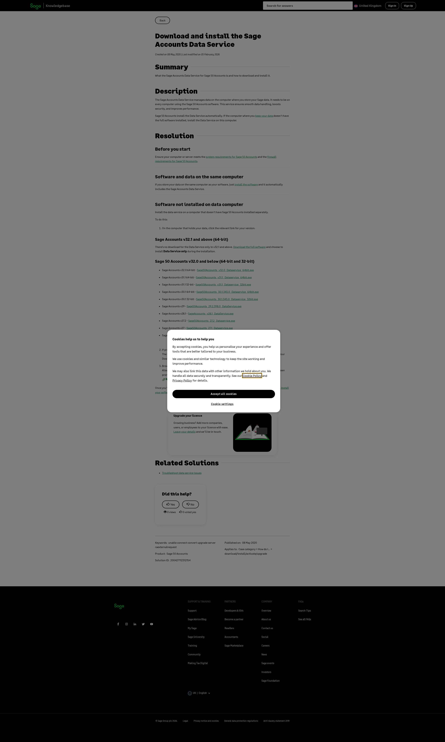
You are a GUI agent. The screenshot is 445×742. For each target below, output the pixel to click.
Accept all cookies (224, 393)
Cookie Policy (252, 375)
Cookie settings (222, 403)
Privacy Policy (182, 380)
